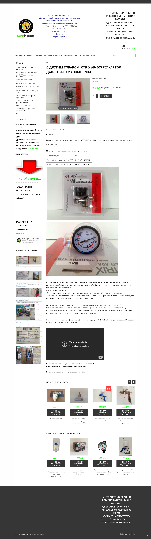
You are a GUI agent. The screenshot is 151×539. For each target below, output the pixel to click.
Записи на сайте (87, 56)
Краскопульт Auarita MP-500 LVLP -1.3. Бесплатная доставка (125, 421)
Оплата (19, 56)
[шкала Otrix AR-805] (83, 119)
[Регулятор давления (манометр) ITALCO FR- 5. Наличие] (79, 446)
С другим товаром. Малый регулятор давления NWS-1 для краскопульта (102, 472)
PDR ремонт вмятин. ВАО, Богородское (61, 56)
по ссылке (33, 149)
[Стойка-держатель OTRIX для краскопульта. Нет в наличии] (125, 446)
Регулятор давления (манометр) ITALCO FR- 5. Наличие (79, 472)
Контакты (38, 56)
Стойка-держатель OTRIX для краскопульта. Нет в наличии (125, 472)
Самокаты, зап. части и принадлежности (24, 102)
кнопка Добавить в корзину (56, 412)
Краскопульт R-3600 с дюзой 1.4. (102, 420)
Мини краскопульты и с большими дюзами (28, 87)
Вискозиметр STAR (56, 419)
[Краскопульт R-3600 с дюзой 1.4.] (102, 395)
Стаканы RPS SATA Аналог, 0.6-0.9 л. (27, 92)
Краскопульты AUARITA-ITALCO (26, 83)
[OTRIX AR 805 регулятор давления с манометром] (53, 119)
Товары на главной (23, 106)
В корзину (106, 96)
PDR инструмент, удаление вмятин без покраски (25, 110)
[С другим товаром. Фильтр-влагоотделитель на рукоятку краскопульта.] (56, 446)
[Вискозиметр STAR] (56, 395)
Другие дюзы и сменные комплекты (24, 80)
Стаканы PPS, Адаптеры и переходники (25, 97)
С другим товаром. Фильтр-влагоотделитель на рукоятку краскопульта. (56, 473)
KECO (18, 113)
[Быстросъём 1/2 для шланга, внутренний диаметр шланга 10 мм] (79, 395)
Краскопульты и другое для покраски (26, 68)
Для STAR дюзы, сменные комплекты (24, 75)
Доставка (28, 56)
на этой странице (28, 178)
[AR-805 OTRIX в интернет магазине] (68, 119)
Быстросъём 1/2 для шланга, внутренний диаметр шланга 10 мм (79, 421)
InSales (132, 534)
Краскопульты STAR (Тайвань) (26, 72)
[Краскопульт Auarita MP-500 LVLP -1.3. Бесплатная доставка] (125, 395)
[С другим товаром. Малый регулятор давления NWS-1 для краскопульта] (102, 446)
